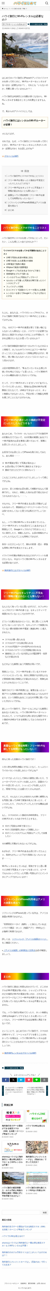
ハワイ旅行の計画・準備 (39, 24)
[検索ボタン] (47, 3)
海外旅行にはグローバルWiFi (17, 570)
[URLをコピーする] (44, 1080)
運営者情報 (31, 1283)
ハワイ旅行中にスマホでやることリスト (26, 175)
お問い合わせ (41, 1283)
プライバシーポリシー (11, 1283)
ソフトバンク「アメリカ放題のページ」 (30, 939)
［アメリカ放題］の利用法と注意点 (19, 950)
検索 (45, 1212)
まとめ (11, 209)
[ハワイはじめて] (25, 3)
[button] (5, 1080)
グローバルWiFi (11, 156)
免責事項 (23, 1283)
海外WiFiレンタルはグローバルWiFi (20, 1052)
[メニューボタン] (3, 3)
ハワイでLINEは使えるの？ (13, 1236)
